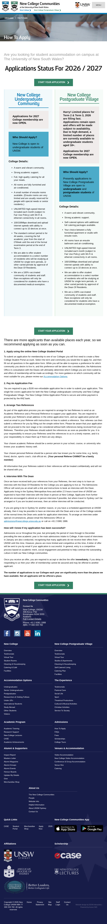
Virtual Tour (8, 657)
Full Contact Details (32, 619)
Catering (58, 768)
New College (24, 10)
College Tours (60, 742)
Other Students (10, 710)
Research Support (11, 732)
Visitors (7, 714)
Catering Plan (60, 671)
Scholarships (60, 739)
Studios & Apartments (63, 661)
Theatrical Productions (64, 700)
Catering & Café (10, 667)
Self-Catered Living (62, 667)
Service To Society (62, 710)
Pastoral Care (60, 690)
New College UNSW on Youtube (27, 634)
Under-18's (8, 700)
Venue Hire (59, 765)
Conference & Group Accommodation (70, 762)
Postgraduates (10, 694)
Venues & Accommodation (69, 748)
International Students (13, 704)
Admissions (9, 18)
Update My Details (11, 775)
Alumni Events (10, 768)
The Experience (63, 680)
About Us (34, 788)
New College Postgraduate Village (46, 10)
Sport (57, 697)
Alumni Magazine (11, 762)
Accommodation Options (55, 376)
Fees (57, 735)
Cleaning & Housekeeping (14, 664)
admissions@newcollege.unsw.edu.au (22, 521)
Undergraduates (10, 687)
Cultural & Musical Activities (66, 704)
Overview (8, 650)
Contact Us (33, 811)
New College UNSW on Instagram (17, 634)
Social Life (59, 694)
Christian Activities (62, 707)
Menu (98, 5)
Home (29, 902)
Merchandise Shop (11, 782)
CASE (6, 739)
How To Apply (60, 728)
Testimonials (9, 654)
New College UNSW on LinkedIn (37, 634)
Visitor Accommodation (64, 755)
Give (6, 779)
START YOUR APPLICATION (51, 82)
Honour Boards (10, 772)
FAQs (57, 732)
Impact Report (10, 755)
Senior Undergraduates (13, 690)
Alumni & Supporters (15, 748)
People (31, 798)
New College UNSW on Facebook (7, 634)
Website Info (34, 801)
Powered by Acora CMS (88, 907)
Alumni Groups (10, 765)
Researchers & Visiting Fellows (16, 697)
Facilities (7, 671)
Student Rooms (10, 661)
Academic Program (14, 722)
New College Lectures (13, 735)
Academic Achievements (14, 742)
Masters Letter (10, 758)
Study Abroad (9, 707)
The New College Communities (41, 795)
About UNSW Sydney (37, 808)
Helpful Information (36, 805)
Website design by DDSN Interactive (88, 905)
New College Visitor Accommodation (69, 758)
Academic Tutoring (11, 728)
